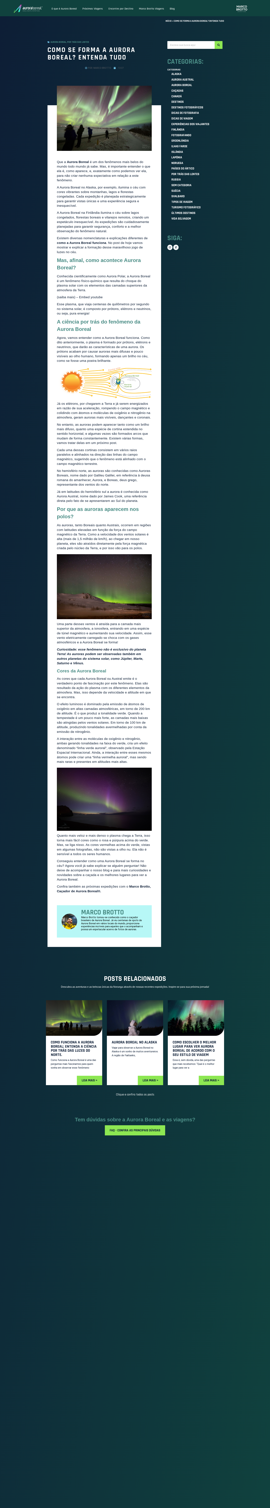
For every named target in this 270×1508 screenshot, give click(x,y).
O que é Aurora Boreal (64, 8)
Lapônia (176, 157)
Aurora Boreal (58, 42)
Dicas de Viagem (182, 118)
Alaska (176, 74)
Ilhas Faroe (179, 146)
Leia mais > (89, 1080)
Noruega (177, 163)
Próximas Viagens (92, 8)
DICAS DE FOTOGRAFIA (185, 113)
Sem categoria (181, 185)
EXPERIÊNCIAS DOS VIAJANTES (190, 124)
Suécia (175, 191)
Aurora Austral (182, 80)
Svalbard (178, 196)
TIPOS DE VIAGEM (181, 202)
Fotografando (181, 135)
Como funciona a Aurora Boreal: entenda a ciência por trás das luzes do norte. (74, 1048)
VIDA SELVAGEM (181, 219)
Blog (172, 8)
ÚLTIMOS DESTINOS (183, 213)
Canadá (176, 96)
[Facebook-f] (176, 247)
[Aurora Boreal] (28, 9)
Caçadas (177, 91)
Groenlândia (180, 141)
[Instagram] (170, 247)
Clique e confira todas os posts (135, 1094)
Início (168, 21)
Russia (176, 180)
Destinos (177, 102)
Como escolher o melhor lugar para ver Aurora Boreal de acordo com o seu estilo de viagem (194, 1048)
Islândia (177, 152)
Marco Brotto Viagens (151, 8)
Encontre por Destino (120, 8)
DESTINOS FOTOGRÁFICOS (187, 107)
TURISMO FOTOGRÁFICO (186, 207)
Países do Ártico (182, 168)
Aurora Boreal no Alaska (135, 1042)
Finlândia (177, 130)
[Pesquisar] (218, 45)
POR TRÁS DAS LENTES (78, 42)
